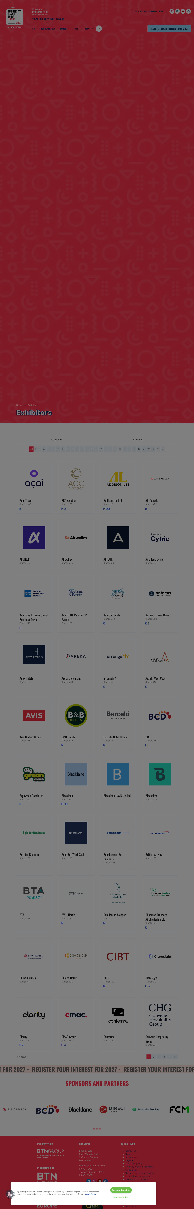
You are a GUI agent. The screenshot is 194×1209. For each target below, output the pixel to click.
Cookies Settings (121, 1197)
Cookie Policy (90, 1194)
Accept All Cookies (121, 1190)
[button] (10, 1194)
